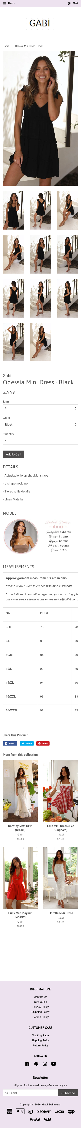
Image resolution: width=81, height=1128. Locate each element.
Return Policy (40, 1045)
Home (6, 45)
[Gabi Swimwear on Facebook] (27, 1064)
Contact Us (40, 997)
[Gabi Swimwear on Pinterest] (36, 1064)
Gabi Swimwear (51, 1104)
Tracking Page (40, 1035)
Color (6, 417)
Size (6, 401)
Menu (11, 3)
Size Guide (40, 1002)
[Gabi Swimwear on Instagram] (45, 1064)
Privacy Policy (40, 1007)
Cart (75, 3)
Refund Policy (40, 1017)
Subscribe (68, 1093)
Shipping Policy (40, 1012)
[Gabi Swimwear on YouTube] (53, 1064)
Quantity (8, 434)
